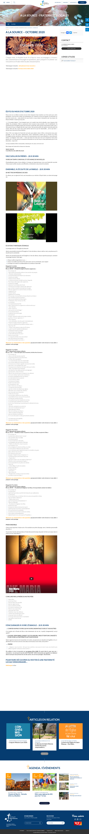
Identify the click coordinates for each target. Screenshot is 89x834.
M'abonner (28, 822)
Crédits (67, 830)
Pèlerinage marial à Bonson (71, 796)
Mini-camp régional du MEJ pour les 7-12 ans (44, 786)
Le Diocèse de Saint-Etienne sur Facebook (75, 819)
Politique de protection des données (35, 830)
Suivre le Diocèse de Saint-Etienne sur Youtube (87, 29)
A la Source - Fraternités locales (20, 27)
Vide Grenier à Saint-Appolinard (71, 786)
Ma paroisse (58, 2)
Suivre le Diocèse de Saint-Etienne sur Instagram (87, 25)
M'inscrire (50, 822)
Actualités (11, 27)
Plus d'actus (44, 753)
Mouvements (73, 2)
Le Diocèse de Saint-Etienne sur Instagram (77, 819)
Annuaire (65, 2)
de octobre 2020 (26, 68)
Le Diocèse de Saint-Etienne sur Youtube (80, 819)
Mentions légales (59, 830)
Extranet (22, 830)
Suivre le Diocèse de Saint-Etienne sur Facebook (87, 20)
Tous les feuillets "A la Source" (69, 60)
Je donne (82, 2)
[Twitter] (70, 32)
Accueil (7, 27)
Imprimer (75, 32)
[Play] (31, 196)
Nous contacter (71, 48)
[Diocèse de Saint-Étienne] (44, 3)
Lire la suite (18, 737)
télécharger (9, 665)
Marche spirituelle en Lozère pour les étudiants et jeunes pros (71, 777)
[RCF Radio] (77, 823)
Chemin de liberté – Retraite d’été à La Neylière (18, 786)
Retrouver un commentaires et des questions (18, 342)
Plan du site (49, 830)
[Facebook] (67, 32)
